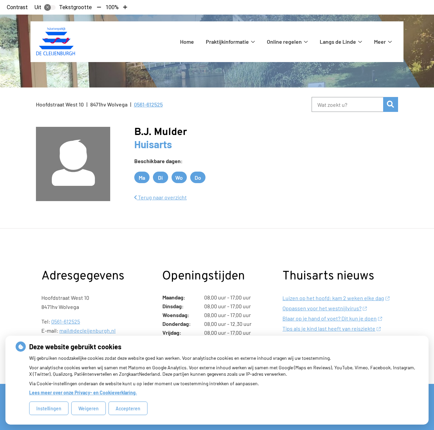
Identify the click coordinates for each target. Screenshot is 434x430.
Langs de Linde (338, 41)
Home (187, 41)
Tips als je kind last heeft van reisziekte (328, 328)
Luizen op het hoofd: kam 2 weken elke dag (333, 298)
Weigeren (88, 408)
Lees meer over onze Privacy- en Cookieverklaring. (83, 392)
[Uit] (50, 7)
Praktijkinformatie (227, 41)
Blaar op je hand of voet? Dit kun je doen (329, 318)
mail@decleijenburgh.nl (87, 330)
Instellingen (48, 408)
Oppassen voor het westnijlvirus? (321, 308)
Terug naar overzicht (162, 197)
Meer (380, 41)
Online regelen (284, 41)
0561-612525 (65, 321)
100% (112, 7)
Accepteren (128, 408)
